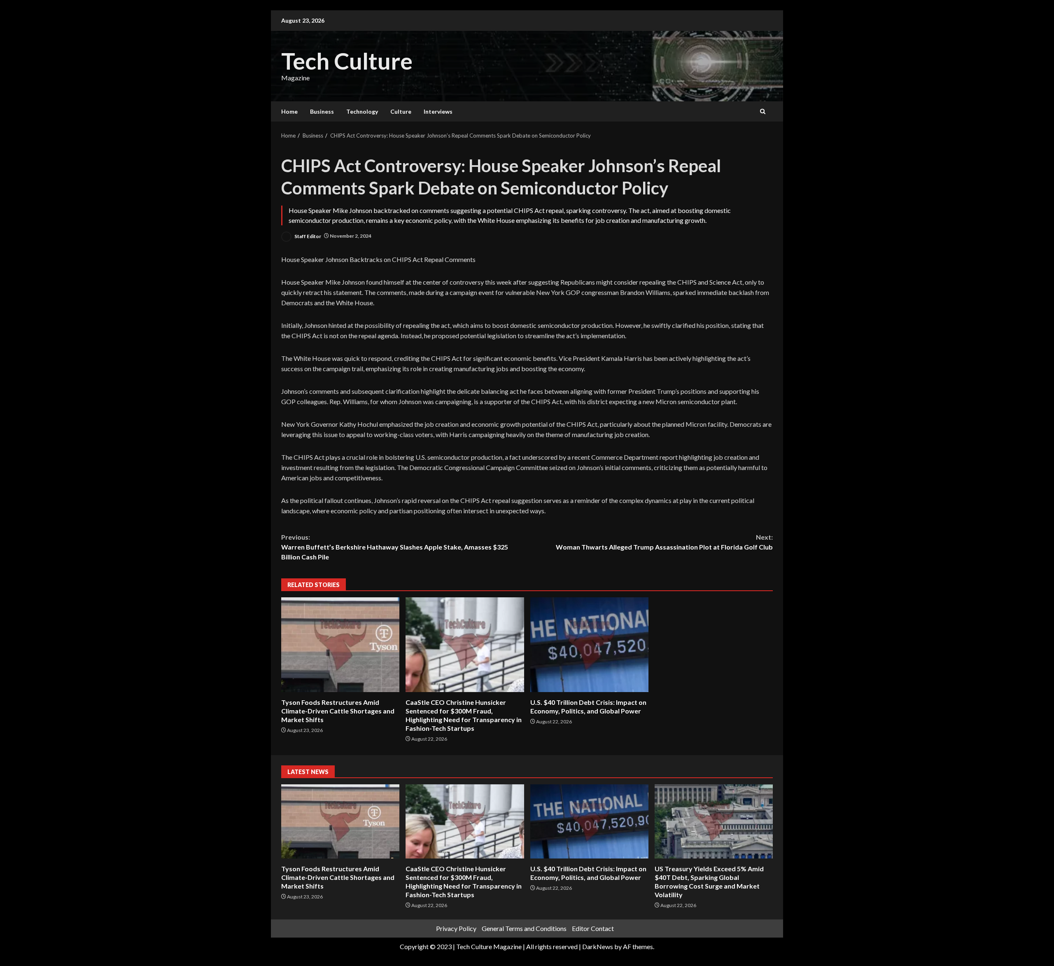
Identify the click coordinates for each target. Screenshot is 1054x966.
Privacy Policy (456, 928)
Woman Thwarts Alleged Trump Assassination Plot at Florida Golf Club (664, 542)
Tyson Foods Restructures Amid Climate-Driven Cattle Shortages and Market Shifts (340, 644)
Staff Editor (307, 236)
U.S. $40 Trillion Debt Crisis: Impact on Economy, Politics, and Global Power (589, 644)
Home (289, 111)
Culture (400, 111)
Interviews (438, 111)
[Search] (762, 111)
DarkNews (597, 946)
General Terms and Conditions (524, 928)
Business (322, 111)
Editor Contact (593, 928)
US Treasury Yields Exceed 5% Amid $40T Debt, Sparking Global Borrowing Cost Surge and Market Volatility (714, 821)
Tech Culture (347, 61)
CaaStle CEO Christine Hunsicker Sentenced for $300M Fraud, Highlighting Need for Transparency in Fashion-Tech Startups (465, 644)
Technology (362, 111)
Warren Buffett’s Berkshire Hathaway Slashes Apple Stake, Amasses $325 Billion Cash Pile (394, 547)
